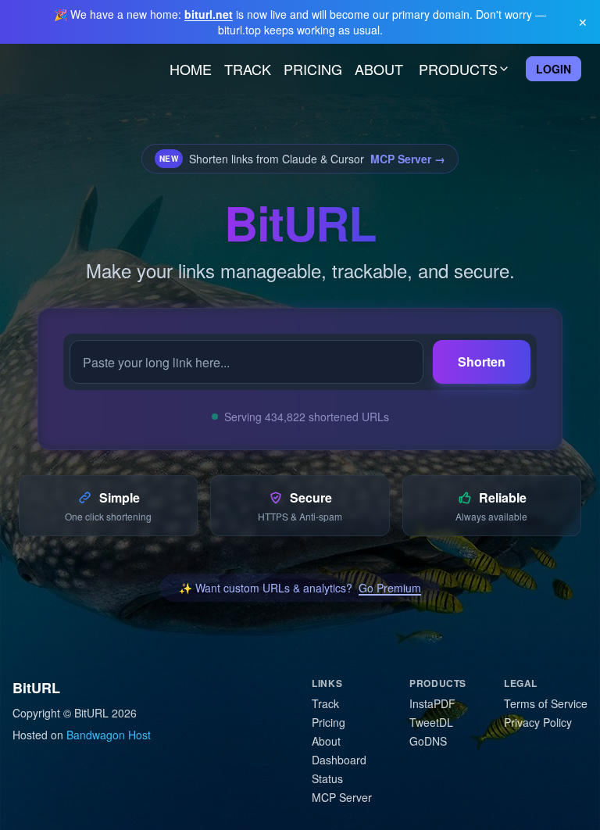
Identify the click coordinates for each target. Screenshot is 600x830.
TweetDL (431, 722)
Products (458, 69)
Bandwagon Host (108, 734)
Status (327, 778)
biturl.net (208, 14)
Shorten (481, 361)
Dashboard (339, 759)
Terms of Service (546, 703)
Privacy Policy (538, 722)
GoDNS (428, 741)
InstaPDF (432, 703)
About (379, 69)
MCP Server (342, 797)
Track (247, 69)
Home (191, 69)
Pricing (313, 69)
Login (553, 69)
